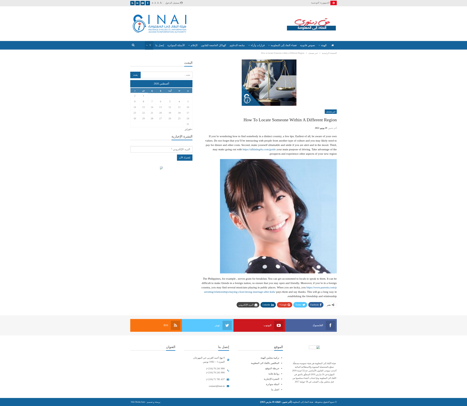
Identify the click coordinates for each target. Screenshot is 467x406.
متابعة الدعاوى (237, 45)
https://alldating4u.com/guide (259, 149)
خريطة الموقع (272, 368)
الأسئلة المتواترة (176, 45)
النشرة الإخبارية (271, 379)
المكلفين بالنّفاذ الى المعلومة (265, 363)
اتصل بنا (275, 389)
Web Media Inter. (137, 402)
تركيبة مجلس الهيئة (269, 357)
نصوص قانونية (307, 45)
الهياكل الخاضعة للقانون (213, 45)
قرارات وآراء (258, 45)
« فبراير (188, 129)
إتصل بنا (159, 45)
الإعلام (194, 45)
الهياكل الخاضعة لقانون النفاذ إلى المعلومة (161, 168)
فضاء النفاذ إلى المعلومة (284, 45)
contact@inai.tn (217, 386)
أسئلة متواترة (272, 384)
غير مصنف (330, 111)
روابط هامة (273, 373)
